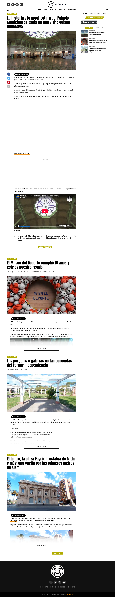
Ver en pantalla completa (22, 154)
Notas (45, 10)
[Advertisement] (45, 172)
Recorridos (53, 10)
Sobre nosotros (72, 10)
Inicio (39, 10)
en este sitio (23, 92)
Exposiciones (62, 10)
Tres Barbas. (70, 594)
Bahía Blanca (84, 13)
